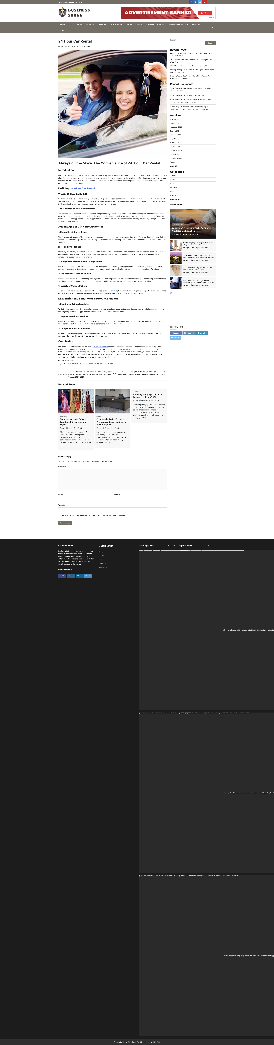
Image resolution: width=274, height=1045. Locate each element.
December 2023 (176, 146)
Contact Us (102, 563)
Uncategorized (175, 199)
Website (61, 505)
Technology (116, 24)
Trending (102, 24)
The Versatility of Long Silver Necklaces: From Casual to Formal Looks (197, 269)
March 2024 (174, 143)
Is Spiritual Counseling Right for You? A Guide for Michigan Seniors (191, 229)
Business (150, 24)
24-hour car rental (100, 347)
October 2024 (175, 131)
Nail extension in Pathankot (194, 95)
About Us (101, 556)
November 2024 (176, 127)
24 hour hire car (106, 364)
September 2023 (176, 158)
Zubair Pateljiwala (176, 88)
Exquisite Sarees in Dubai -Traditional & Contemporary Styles (74, 422)
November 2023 (176, 150)
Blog (70, 24)
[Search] (213, 27)
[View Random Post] (209, 27)
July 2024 (173, 139)
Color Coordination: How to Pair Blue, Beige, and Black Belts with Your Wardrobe (198, 281)
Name (61, 495)
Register (196, 24)
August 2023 (174, 162)
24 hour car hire (71, 364)
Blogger (87, 46)
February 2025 (175, 123)
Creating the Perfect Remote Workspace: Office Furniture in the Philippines (111, 422)
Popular (90, 24)
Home (62, 24)
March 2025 (174, 119)
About (80, 24)
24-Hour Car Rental (82, 188)
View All (170, 546)
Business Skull (135, 1042)
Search (173, 40)
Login (62, 30)
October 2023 (175, 154)
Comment (63, 466)
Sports (138, 24)
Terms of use (102, 567)
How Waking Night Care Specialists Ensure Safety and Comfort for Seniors (198, 244)
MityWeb (156, 1042)
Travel (128, 24)
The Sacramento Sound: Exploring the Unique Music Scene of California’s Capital (198, 256)
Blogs (100, 560)
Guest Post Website (178, 24)
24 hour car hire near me (89, 364)
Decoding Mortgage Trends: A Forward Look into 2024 (147, 395)
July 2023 (173, 166)
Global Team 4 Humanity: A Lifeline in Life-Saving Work (189, 66)
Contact (161, 24)
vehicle (113, 291)
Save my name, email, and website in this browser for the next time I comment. (94, 515)
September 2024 (176, 135)
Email (117, 495)
